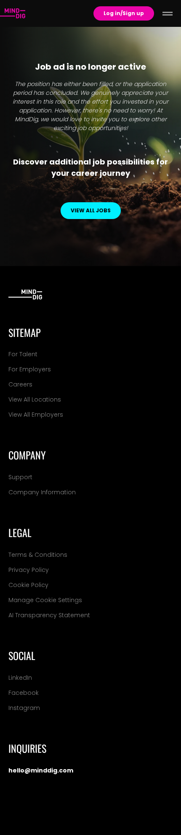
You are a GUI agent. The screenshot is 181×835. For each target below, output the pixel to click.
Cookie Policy (28, 585)
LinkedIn (20, 677)
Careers (20, 384)
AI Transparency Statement (49, 615)
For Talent (22, 354)
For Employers (29, 369)
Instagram (24, 708)
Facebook (23, 693)
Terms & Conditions (37, 555)
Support (20, 477)
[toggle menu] (167, 13)
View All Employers (35, 414)
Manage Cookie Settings (45, 600)
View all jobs (91, 210)
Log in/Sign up (124, 13)
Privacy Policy (28, 570)
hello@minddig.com (40, 770)
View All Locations (34, 399)
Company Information (42, 492)
